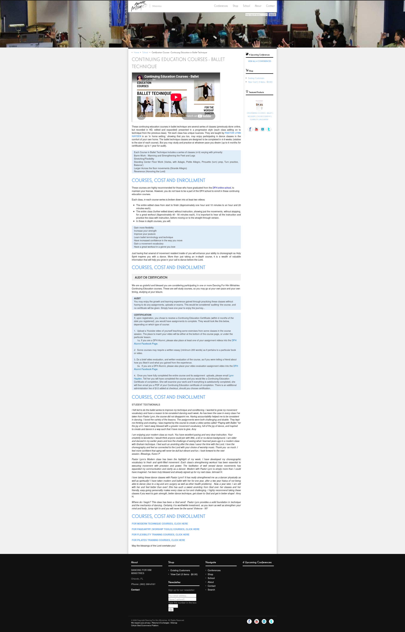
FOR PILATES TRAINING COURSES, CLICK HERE (158, 540)
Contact (270, 5)
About (258, 5)
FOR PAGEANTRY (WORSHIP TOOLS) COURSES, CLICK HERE (165, 529)
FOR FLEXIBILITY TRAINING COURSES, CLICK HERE (160, 534)
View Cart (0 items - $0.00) (260, 81)
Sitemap (174, 622)
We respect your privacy (140, 622)
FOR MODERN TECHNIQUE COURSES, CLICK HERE (160, 523)
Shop (235, 5)
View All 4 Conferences (259, 61)
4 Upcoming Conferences (257, 562)
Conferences (221, 5)
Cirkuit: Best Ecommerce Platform (145, 625)
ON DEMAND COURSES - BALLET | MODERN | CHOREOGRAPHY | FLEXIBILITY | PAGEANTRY (260, 116)
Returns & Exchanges (160, 622)
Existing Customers (256, 78)
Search (211, 589)
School (246, 5)
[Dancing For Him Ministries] (139, 5)
